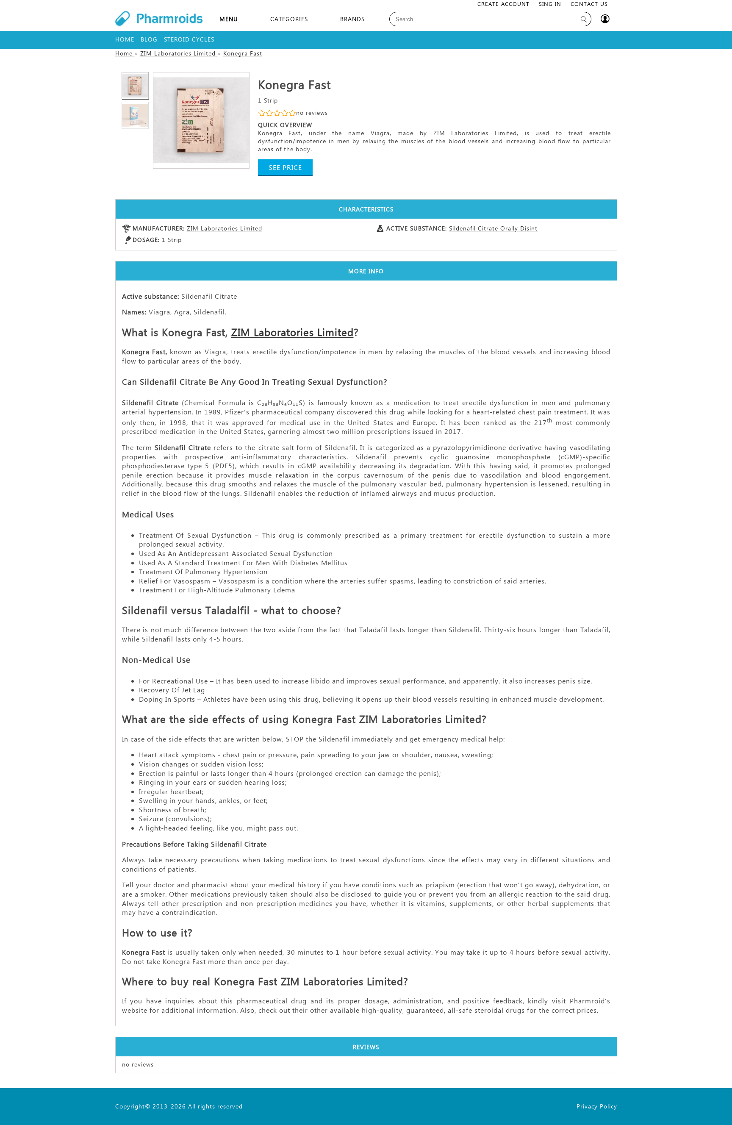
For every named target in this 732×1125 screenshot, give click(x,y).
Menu (228, 19)
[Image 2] (201, 120)
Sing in (550, 3)
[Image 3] (135, 115)
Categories (289, 19)
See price (285, 167)
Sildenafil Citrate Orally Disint (493, 228)
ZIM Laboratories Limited (224, 228)
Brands (352, 19)
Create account (503, 3)
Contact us (589, 3)
